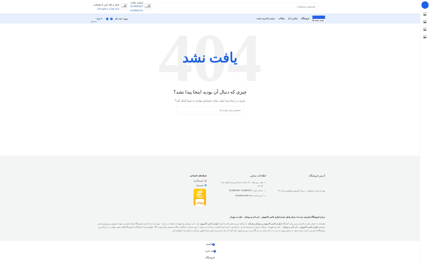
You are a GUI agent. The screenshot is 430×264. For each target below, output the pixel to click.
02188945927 (246, 190)
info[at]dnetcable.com (243, 195)
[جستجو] (160, 7)
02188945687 (234, 190)
